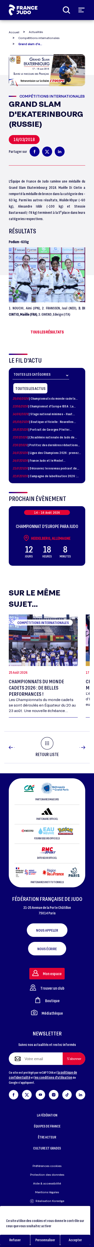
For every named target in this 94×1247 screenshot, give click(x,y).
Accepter (75, 1240)
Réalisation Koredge (50, 1200)
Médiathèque (52, 1013)
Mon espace (52, 973)
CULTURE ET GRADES (47, 1148)
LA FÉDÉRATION (47, 1115)
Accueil (14, 32)
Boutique (52, 1000)
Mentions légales (47, 1192)
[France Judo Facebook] (13, 1094)
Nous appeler (47, 930)
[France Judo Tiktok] (67, 1094)
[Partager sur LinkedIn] (60, 152)
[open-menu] (81, 10)
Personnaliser (45, 1240)
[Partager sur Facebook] (35, 152)
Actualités (36, 32)
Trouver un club (52, 988)
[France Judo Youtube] (40, 1094)
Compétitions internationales (38, 38)
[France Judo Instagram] (53, 1094)
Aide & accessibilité (47, 1183)
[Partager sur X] (47, 152)
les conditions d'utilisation (53, 1077)
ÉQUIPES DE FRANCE (47, 1126)
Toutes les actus (30, 388)
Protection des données (47, 1174)
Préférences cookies (47, 1165)
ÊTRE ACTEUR (47, 1137)
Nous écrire (47, 948)
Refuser (15, 1240)
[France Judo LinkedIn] (80, 1094)
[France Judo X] (27, 1094)
